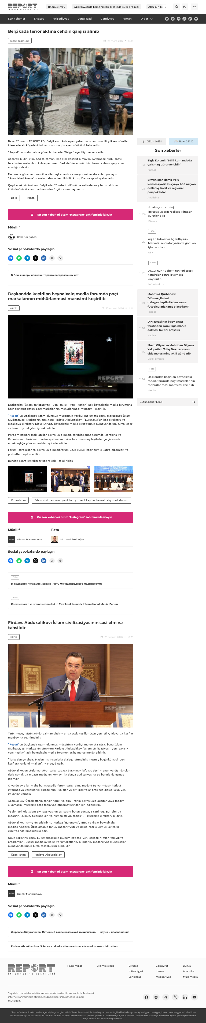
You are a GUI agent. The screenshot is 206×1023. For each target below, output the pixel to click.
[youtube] (196, 19)
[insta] (173, 19)
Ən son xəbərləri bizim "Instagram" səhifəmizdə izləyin (74, 214)
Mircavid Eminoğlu (72, 539)
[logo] (23, 6)
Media (13, 308)
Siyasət (133, 965)
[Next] (163, 6)
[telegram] (179, 19)
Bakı (14, 197)
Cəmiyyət (162, 965)
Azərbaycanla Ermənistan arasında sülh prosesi (106, 6)
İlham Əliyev (56, 6)
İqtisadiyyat (136, 971)
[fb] (167, 19)
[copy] (60, 258)
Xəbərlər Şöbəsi (27, 236)
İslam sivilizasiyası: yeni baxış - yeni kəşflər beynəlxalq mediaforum (81, 500)
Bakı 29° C (186, 141)
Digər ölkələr (20, 41)
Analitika (188, 971)
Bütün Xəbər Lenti (151, 401)
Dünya (187, 965)
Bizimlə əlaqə (105, 965)
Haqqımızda (74, 965)
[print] (52, 258)
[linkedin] (190, 19)
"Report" (14, 415)
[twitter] (184, 19)
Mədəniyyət (163, 976)
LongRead (135, 976)
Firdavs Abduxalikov (48, 854)
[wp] (19, 258)
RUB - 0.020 (154, 141)
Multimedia (190, 976)
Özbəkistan (18, 500)
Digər (144, 18)
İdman (160, 971)
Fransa (30, 197)
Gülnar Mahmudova (29, 539)
